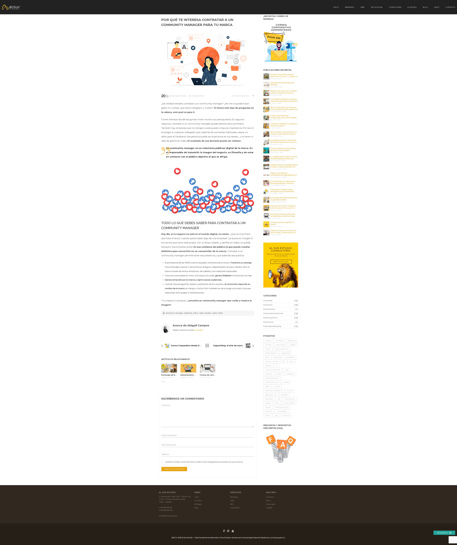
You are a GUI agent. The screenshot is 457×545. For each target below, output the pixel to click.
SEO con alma (290, 399)
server (268, 403)
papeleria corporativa (274, 390)
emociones (278, 357)
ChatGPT (268, 345)
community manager (174, 313)
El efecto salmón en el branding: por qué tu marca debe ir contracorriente (283, 150)
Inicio (336, 7)
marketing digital (272, 378)
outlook (277, 386)
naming (286, 382)
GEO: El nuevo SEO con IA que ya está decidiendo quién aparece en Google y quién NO (284, 108)
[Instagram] (228, 531)
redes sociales (205, 313)
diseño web (285, 353)
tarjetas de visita (282, 407)
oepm (267, 386)
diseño (267, 349)
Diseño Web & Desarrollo (273, 313)
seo (279, 399)
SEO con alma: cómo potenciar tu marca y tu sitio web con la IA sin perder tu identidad (283, 133)
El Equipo (412, 7)
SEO (232, 504)
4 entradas (198, 330)
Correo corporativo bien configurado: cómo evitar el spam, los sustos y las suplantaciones (283, 117)
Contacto (450, 7)
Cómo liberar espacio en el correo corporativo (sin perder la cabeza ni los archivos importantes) (284, 100)
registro (284, 395)
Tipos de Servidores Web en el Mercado (282, 84)
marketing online (191, 313)
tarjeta (268, 407)
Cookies (269, 508)
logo (286, 370)
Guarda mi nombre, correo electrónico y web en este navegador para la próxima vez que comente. (204, 462)
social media (217, 313)
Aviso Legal (270, 504)
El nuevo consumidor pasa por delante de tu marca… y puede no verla (283, 76)
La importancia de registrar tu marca (282, 223)
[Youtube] (233, 531)
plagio (289, 390)
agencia (268, 340)
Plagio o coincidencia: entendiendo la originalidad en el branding (283, 174)
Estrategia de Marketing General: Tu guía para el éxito (283, 199)
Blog (425, 7)
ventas (267, 415)
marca (279, 374)
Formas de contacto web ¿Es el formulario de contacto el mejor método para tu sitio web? (282, 215)
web (276, 415)
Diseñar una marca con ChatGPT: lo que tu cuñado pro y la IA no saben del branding (283, 92)
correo (293, 345)
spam (277, 403)
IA (276, 365)
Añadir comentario (241, 96)
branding (291, 340)
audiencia (280, 340)
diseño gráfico (271, 353)
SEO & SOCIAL (377, 7)
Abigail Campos (180, 96)
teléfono (268, 411)
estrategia (290, 357)
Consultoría (395, 7)
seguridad (269, 399)
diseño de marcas (281, 349)
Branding (349, 7)
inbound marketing (272, 370)
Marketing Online (198, 96)
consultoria (281, 345)
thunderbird (282, 411)
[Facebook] (224, 531)
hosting (268, 365)
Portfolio (198, 501)
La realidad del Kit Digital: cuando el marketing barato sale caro (283, 158)
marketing (290, 374)
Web (362, 7)
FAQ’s (436, 7)
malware (268, 374)
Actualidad (267, 300)
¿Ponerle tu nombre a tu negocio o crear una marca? (284, 125)
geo (283, 361)
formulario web (271, 361)
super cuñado (288, 403)
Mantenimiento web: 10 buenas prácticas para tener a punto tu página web (282, 207)
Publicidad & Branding (272, 326)
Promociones (268, 322)
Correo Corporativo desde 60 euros (189, 345)
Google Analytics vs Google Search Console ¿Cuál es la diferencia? (284, 166)
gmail (291, 361)
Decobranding (269, 309)
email (267, 357)
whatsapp (286, 415)
